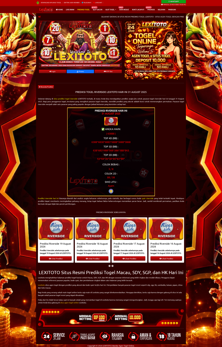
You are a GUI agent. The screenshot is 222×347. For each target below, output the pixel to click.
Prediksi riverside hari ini (48, 198)
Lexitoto (41, 285)
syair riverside (147, 198)
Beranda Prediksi (46, 87)
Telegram (87, 2)
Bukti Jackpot (138, 9)
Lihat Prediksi (57, 258)
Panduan (172, 9)
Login (53, 71)
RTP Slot (109, 71)
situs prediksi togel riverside (65, 98)
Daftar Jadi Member (71, 2)
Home (60, 9)
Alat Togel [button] (110, 9)
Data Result (124, 9)
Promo (81, 71)
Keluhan (161, 9)
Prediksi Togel (83, 9)
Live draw (70, 9)
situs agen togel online (69, 302)
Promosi (151, 9)
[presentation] (109, 265)
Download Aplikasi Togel (51, 2)
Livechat (98, 2)
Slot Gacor (97, 9)
